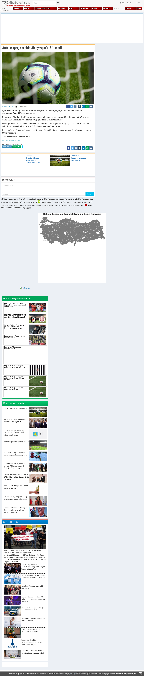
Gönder (89, 194)
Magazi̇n (90, 9)
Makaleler (102, 9)
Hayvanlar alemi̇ (36, 9)
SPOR (5, 107)
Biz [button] (139, 3)
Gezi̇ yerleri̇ (12, 9)
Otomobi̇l (124, 9)
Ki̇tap (66, 9)
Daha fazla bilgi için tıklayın (126, 674)
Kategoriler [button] (126, 3)
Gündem (22, 9)
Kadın (44, 9)
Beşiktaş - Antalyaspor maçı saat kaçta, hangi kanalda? (15, 316)
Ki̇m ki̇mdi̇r (57, 9)
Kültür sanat (80, 9)
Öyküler (135, 9)
